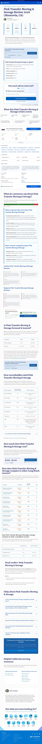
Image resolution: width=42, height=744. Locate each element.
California (9, 6)
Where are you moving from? (15, 91)
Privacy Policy (16, 734)
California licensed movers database (19, 358)
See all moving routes (25, 681)
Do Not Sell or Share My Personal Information (18, 738)
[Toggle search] (38, 2)
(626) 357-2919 (24, 178)
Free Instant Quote (21, 98)
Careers (15, 741)
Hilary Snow (15, 20)
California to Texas (25, 676)
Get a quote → (33, 365)
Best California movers (9, 673)
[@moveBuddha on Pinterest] (39, 734)
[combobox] (21, 94)
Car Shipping (4, 737)
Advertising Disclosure (21, 0)
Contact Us (16, 739)
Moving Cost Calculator (6, 734)
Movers (5, 6)
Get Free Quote (34, 186)
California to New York (25, 673)
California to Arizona (25, 678)
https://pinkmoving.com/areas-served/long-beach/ (30, 182)
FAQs (3, 740)
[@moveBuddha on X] (37, 734)
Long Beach (14, 6)
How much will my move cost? (21, 86)
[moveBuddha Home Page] (5, 2)
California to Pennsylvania (26, 679)
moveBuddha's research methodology (14, 438)
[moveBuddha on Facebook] (32, 734)
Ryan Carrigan (9, 18)
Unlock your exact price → (30, 459)
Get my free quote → (32, 53)
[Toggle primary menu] (40, 2)
